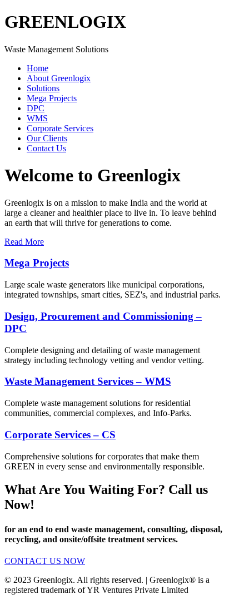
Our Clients (47, 138)
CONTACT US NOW (44, 561)
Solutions (43, 88)
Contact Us (46, 148)
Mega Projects (52, 98)
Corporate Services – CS (60, 434)
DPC (35, 108)
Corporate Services (60, 128)
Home (37, 68)
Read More (24, 241)
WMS (37, 118)
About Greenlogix (59, 78)
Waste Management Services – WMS (87, 381)
